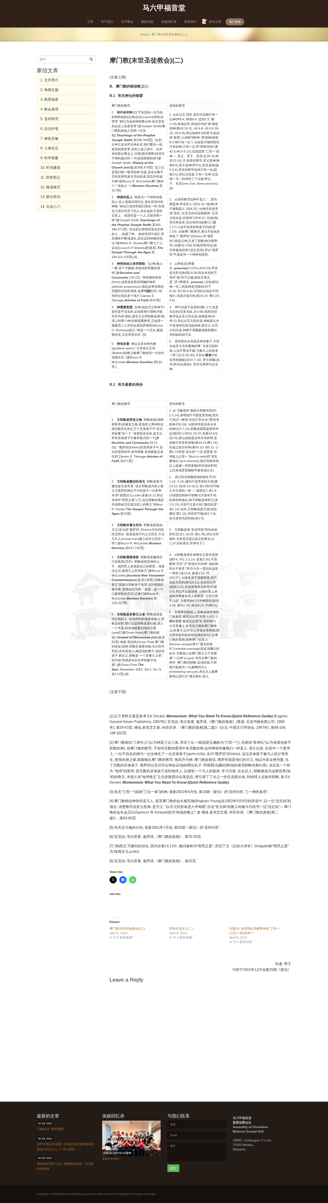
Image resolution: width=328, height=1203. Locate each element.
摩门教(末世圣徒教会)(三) (127, 928)
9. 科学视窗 (49, 158)
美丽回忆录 (169, 21)
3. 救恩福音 (49, 99)
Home (145, 34)
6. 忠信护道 (49, 129)
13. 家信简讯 (50, 197)
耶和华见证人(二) (181, 928)
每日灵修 (235, 21)
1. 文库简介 (49, 80)
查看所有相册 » (111, 1158)
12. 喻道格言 (50, 187)
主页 (90, 21)
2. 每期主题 (49, 90)
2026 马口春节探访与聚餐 (117, 1153)
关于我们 (107, 21)
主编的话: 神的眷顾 (50, 1129)
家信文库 (215, 21)
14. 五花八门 (50, 206)
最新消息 (147, 21)
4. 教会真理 (49, 109)
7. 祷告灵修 (49, 138)
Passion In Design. (144, 1194)
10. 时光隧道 (50, 167)
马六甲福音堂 (164, 7)
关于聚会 (127, 21)
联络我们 (190, 21)
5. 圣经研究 (49, 119)
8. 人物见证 (49, 148)
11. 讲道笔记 (50, 177)
